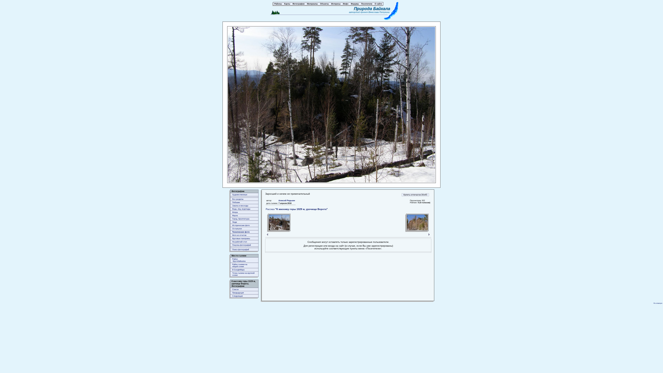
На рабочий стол (239, 242)
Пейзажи (236, 202)
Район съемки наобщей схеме (239, 265)
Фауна (235, 215)
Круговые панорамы (241, 238)
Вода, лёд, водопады (241, 209)
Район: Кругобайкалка (239, 260)
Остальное (237, 229)
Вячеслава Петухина (379, 12)
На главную (658, 303)
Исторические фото (241, 225)
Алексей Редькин (286, 200)
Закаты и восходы (240, 206)
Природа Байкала (372, 8)
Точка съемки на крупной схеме (243, 274)
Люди (234, 222)
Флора (235, 212)
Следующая (237, 296)
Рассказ (297, 209)
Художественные (239, 195)
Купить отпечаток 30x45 (415, 195)
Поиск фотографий (240, 249)
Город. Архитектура (240, 219)
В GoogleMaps (238, 270)
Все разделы (237, 199)
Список (235, 289)
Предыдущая (238, 293)
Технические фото (241, 232)
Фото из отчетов (239, 235)
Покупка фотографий (241, 245)
